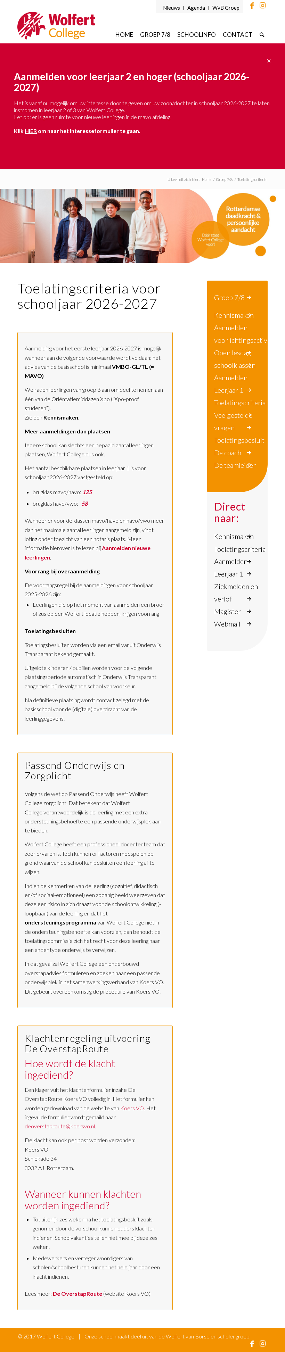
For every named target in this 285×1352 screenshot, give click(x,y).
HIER (31, 130)
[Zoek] (262, 34)
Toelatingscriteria (240, 402)
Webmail (227, 624)
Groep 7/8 (229, 297)
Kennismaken (234, 315)
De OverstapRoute (77, 1293)
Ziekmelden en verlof (236, 592)
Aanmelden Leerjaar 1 (230, 567)
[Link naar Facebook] (252, 5)
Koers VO (132, 1108)
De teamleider (235, 465)
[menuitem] (172, 8)
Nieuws (171, 8)
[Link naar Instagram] (262, 5)
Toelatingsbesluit (239, 440)
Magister (227, 611)
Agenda (196, 8)
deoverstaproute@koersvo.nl (60, 1126)
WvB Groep (225, 8)
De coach (227, 452)
